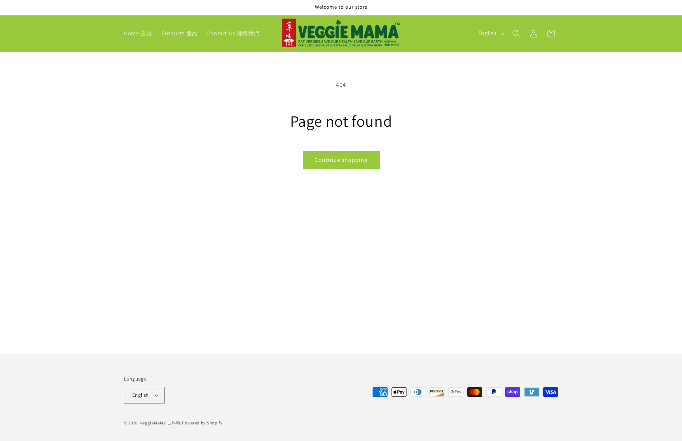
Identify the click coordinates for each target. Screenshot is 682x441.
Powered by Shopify (202, 423)
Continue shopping (341, 159)
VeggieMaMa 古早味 (160, 423)
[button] (516, 33)
